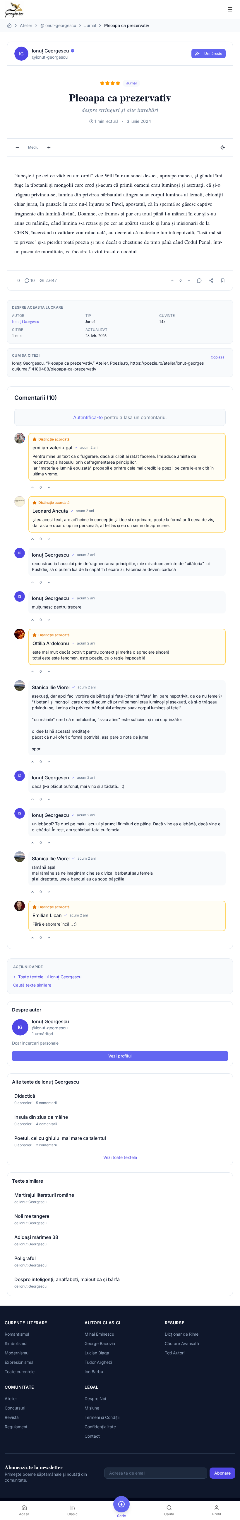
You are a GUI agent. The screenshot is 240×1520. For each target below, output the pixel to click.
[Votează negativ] (189, 280)
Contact (92, 1436)
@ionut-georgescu (58, 25)
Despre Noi (95, 1398)
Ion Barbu (94, 1371)
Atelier (26, 25)
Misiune (92, 1407)
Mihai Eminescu (99, 1334)
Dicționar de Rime (181, 1334)
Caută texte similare (32, 984)
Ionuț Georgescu (25, 321)
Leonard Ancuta (50, 511)
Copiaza (217, 357)
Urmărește (213, 53)
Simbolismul (16, 1343)
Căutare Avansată (182, 1343)
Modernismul (17, 1352)
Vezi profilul (120, 1055)
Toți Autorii (175, 1352)
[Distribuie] (211, 280)
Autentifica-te (88, 417)
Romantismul (17, 1334)
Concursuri (15, 1407)
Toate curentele (20, 1371)
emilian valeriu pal (52, 447)
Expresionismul (19, 1362)
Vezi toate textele (120, 1157)
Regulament (16, 1426)
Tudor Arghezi (98, 1362)
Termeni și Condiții (102, 1417)
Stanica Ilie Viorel (51, 687)
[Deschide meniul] (230, 9)
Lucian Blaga (97, 1352)
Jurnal (90, 25)
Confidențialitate (100, 1426)
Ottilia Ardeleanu (50, 643)
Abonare (222, 1472)
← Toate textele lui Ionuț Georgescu (47, 976)
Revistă (12, 1417)
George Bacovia (100, 1343)
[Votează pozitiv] (172, 280)
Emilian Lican (47, 915)
